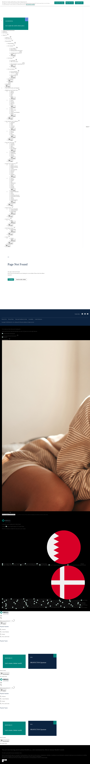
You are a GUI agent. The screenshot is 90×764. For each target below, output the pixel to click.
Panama (12, 132)
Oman (12, 104)
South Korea (13, 153)
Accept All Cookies (79, 2)
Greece (12, 178)
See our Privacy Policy (30, 4)
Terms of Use (4, 319)
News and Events (5, 636)
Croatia (12, 168)
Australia (12, 143)
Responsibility (11, 43)
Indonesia (13, 144)
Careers (6, 84)
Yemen (12, 113)
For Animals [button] (10, 45)
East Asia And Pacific (9, 142)
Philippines (13, 152)
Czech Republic (14, 169)
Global (6, 237)
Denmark (12, 170)
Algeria (12, 91)
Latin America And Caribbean (11, 121)
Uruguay (12, 134)
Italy (11, 181)
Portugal (12, 186)
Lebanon (12, 102)
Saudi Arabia (13, 110)
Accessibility (31, 319)
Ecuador (12, 127)
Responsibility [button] (8, 41)
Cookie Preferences (38, 319)
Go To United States (20, 526)
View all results (6, 674)
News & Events (8, 38)
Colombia (13, 126)
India (12, 220)
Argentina (13, 122)
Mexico (12, 131)
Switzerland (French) (15, 195)
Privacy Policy (11, 319)
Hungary (12, 179)
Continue (4, 526)
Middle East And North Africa (11, 90)
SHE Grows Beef (14, 61)
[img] (15, 13)
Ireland (12, 180)
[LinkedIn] (85, 314)
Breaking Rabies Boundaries (16, 50)
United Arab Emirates (15, 112)
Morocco (12, 103)
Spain (12, 192)
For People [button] (10, 58)
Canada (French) (14, 210)
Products (4, 629)
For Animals (13, 48)
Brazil (12, 123)
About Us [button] (5, 35)
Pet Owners (5, 32)
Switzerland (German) (15, 196)
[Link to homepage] (7, 314)
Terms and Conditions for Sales (21, 319)
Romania (12, 187)
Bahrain (12, 92)
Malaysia (12, 147)
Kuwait (12, 101)
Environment (10, 79)
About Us (7, 37)
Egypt (12, 93)
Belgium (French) (14, 167)
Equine (3, 634)
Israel (12, 96)
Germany (12, 174)
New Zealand (13, 148)
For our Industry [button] (11, 69)
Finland (12, 172)
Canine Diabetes (5, 631)
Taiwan (12, 154)
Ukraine (12, 198)
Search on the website (21, 279)
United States (13, 211)
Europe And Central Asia (10, 163)
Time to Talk (13, 75)
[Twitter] (87, 314)
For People (13, 60)
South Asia (7, 219)
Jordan (12, 100)
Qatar (12, 108)
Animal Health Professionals (8, 30)
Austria (12, 164)
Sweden (12, 194)
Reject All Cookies (69, 2)
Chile (12, 124)
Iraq (11, 95)
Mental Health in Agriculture (16, 64)
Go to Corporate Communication (9, 514)
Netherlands (13, 183)
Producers (5, 31)
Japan (12, 146)
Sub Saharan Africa (9, 228)
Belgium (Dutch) (14, 166)
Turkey (12, 197)
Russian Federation (15, 191)
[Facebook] (82, 314)
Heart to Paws (13, 49)
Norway (12, 184)
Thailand (12, 155)
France (12, 173)
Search (87, 126)
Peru (11, 133)
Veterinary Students (15, 72)
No (5, 759)
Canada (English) (14, 209)
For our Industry (14, 71)
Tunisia (12, 111)
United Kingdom (14, 200)
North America (8, 207)
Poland (12, 185)
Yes (3, 759)
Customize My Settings (59, 2)
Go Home (11, 279)
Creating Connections (15, 53)
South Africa (13, 229)
